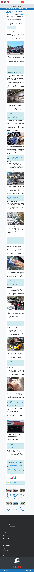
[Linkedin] (17, 567)
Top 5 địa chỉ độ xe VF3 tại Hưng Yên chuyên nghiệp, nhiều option (22, 509)
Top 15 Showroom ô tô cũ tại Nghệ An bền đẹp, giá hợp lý (9, 495)
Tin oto (15, 4)
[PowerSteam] (5, 1)
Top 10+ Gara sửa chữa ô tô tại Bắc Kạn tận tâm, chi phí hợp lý (22, 495)
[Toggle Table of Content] (14, 27)
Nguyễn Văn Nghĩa (10, 14)
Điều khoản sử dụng (6, 538)
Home (3, 8)
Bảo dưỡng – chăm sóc (22, 4)
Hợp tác (4, 535)
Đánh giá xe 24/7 (10, 4)
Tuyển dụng (4, 555)
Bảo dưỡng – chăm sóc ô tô (7, 548)
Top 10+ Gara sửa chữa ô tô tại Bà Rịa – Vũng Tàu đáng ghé (9, 508)
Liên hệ (24, 6)
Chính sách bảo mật (6, 540)
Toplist (6, 8)
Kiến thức (11, 6)
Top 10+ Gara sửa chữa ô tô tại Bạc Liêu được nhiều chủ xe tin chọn (15, 496)
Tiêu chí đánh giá (5, 533)
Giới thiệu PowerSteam (6, 529)
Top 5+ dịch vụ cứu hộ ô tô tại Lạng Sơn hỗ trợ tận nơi (15, 508)
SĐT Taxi (14, 6)
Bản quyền (30, 570)
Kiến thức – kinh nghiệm (7, 547)
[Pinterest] (20, 567)
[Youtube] (19, 567)
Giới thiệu (4, 4)
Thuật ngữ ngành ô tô (6, 545)
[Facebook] (13, 567)
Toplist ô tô (19, 6)
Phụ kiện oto (29, 4)
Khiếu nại (4, 532)
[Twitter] (15, 567)
